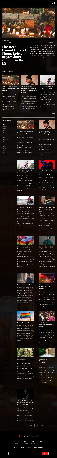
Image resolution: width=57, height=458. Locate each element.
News (4, 128)
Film (4, 144)
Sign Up (45, 453)
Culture (5, 137)
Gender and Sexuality (8, 141)
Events (4, 146)
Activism (5, 148)
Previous (31, 425)
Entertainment (6, 133)
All (4, 124)
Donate (35, 447)
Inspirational (6, 153)
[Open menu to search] (52, 3)
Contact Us (17, 447)
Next (42, 425)
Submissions (29, 447)
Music (4, 150)
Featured (5, 126)
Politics (4, 130)
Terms (22, 447)
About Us (40, 447)
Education (5, 139)
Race (4, 135)
